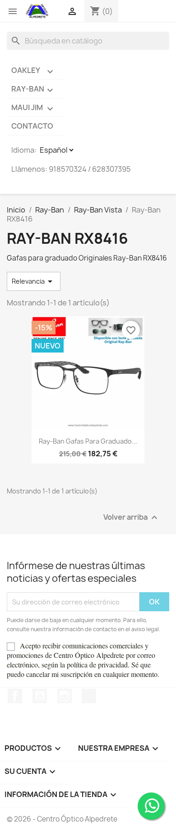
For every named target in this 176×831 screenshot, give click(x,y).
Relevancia (34, 281)
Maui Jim (33, 108)
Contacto (32, 126)
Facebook (15, 696)
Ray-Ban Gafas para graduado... (88, 441)
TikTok (89, 696)
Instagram (64, 696)
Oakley (33, 71)
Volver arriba (131, 517)
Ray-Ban (33, 90)
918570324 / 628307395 (90, 169)
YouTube (39, 696)
